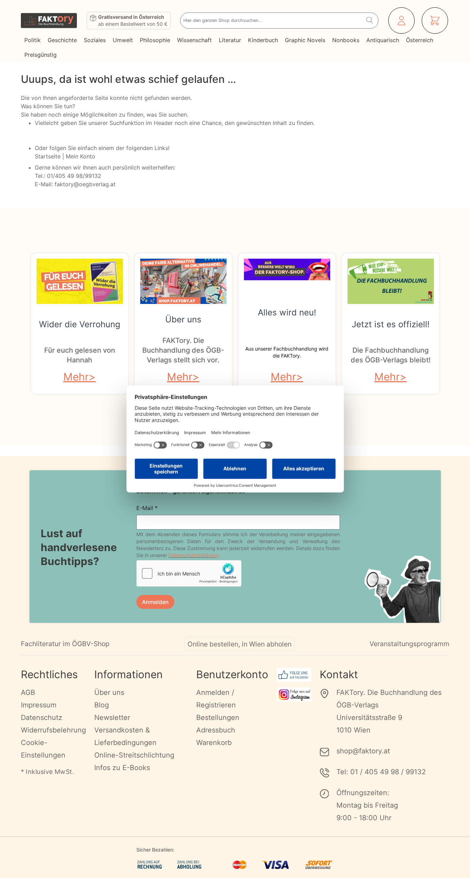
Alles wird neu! (287, 312)
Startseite (48, 156)
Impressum (38, 705)
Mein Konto (80, 156)
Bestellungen (217, 717)
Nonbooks (345, 40)
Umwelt (123, 40)
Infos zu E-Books (122, 767)
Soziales (95, 40)
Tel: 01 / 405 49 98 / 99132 (381, 772)
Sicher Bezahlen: (155, 850)
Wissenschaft (194, 40)
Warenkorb (214, 742)
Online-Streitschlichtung (134, 755)
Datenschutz (41, 717)
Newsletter (112, 717)
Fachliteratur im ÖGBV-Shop (65, 644)
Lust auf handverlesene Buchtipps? (79, 547)
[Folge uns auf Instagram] (294, 694)
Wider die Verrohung (79, 324)
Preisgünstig (40, 54)
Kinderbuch (263, 40)
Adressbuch (215, 730)
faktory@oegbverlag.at (85, 184)
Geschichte (62, 40)
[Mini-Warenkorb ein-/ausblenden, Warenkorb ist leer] (435, 20)
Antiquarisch (382, 40)
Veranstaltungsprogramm (409, 644)
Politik (32, 40)
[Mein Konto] (401, 20)
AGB (28, 692)
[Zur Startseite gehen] (49, 20)
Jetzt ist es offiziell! (391, 324)
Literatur (230, 40)
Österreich (419, 40)
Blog (101, 705)
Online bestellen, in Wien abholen (240, 644)
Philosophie (155, 40)
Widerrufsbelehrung (53, 730)
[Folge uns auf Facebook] (294, 675)
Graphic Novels (305, 40)
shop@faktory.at (363, 751)
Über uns (183, 319)
